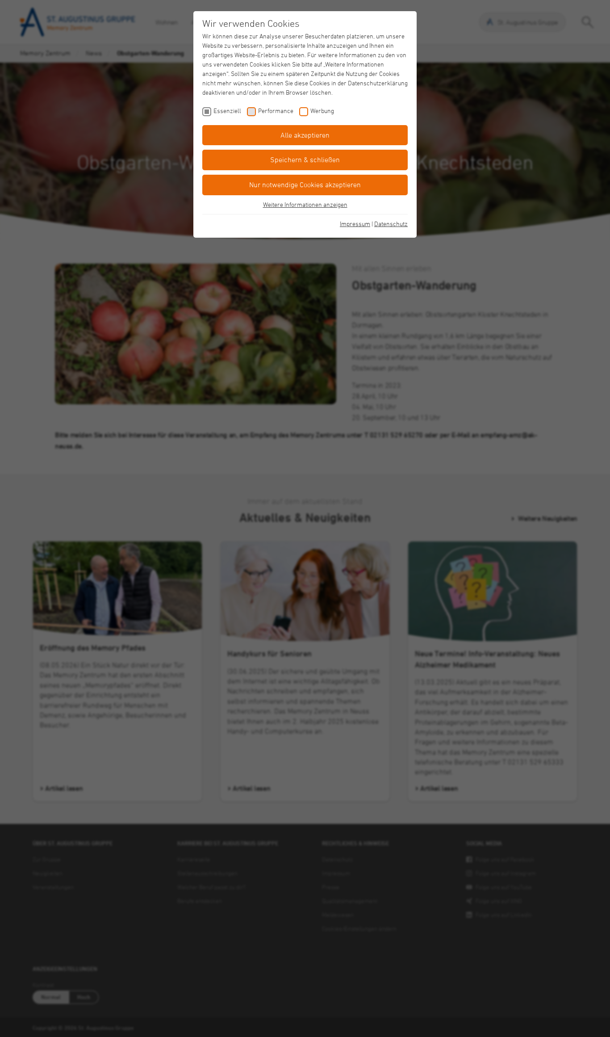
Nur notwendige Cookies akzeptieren (305, 185)
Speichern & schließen (305, 159)
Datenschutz (391, 223)
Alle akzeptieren (305, 135)
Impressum (355, 223)
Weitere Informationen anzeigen (305, 204)
